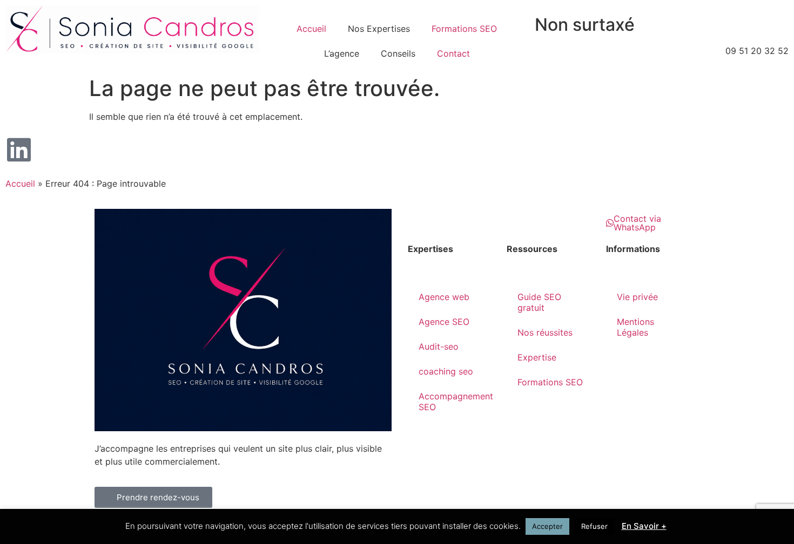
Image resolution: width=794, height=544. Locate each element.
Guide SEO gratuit (539, 302)
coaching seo (446, 371)
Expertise (536, 357)
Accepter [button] (547, 526)
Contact (453, 53)
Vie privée (637, 296)
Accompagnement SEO (456, 401)
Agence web (444, 296)
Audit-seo (439, 346)
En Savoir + (644, 526)
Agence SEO (444, 321)
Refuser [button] (594, 526)
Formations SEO (464, 28)
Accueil (311, 28)
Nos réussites (545, 332)
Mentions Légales (635, 327)
